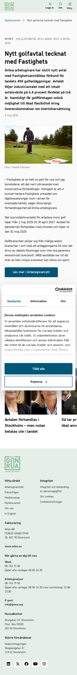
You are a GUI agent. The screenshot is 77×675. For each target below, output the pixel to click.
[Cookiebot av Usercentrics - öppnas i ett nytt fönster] (55, 290)
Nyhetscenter (13, 20)
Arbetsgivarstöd (14, 487)
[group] (31, 404)
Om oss (9, 508)
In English (10, 513)
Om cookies (47, 496)
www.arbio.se (13, 546)
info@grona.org (14, 604)
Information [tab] (38, 301)
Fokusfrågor (12, 492)
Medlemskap (12, 497)
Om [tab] (63, 301)
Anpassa (36, 381)
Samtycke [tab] (14, 301)
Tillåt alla (38, 368)
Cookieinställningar (51, 502)
